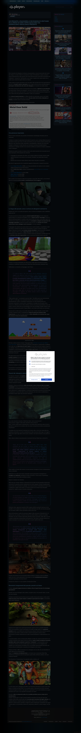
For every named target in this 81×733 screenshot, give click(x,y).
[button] (40, 366)
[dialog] (40, 366)
